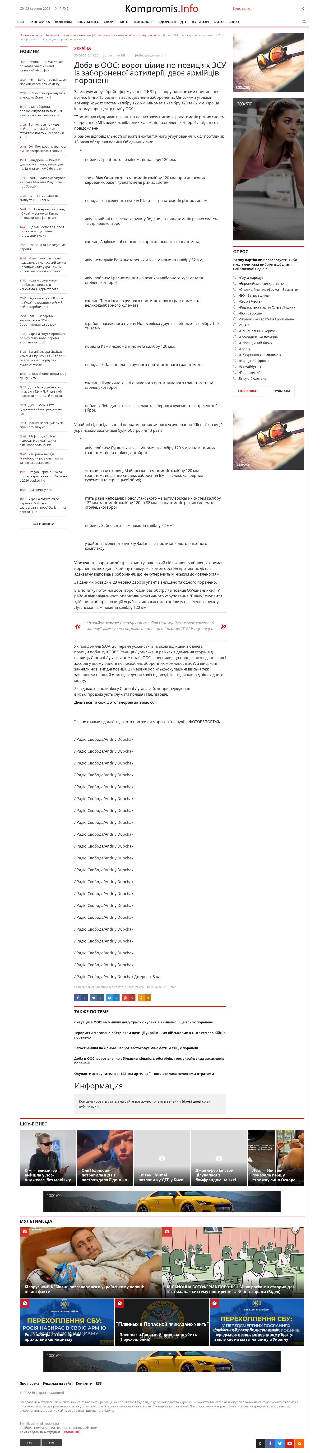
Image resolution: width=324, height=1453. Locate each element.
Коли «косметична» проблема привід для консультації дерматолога (39, 284)
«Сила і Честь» (249, 301)
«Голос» (244, 349)
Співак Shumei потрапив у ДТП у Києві (43, 375)
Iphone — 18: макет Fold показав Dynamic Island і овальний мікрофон (42, 66)
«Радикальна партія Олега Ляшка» (266, 307)
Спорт (109, 21)
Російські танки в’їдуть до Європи (43, 247)
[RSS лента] (299, 1443)
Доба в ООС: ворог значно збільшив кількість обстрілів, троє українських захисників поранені (149, 1060)
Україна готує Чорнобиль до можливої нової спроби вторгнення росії (43, 338)
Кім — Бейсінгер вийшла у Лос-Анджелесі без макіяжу (43, 81)
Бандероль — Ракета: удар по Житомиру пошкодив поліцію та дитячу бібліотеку (42, 164)
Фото (219, 21)
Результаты (280, 391)
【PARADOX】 (71, 1432)
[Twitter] (280, 1443)
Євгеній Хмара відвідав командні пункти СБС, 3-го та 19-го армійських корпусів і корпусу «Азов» (43, 357)
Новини (30, 51)
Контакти (84, 1383)
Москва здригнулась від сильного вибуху (42, 425)
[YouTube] (289, 1443)
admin (107, 55)
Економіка (39, 21)
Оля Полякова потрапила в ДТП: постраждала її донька (43, 148)
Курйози (200, 21)
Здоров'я (167, 21)
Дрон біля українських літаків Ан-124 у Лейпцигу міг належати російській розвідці (41, 391)
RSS (99, 1383)
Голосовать (248, 391)
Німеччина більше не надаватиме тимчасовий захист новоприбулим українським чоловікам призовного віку (43, 264)
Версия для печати (153, 55)
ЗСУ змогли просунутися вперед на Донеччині (42, 95)
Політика (64, 21)
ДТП (184, 21)
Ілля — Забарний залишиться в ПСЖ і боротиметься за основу (38, 320)
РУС (65, 8)
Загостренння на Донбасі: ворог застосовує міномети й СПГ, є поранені (136, 1048)
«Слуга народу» (250, 277)
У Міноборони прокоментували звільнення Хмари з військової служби (41, 110)
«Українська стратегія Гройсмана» (266, 319)
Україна (82, 48)
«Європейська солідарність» (261, 283)
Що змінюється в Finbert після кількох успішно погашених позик (42, 231)
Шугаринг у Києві (41, 489)
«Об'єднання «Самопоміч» (259, 354)
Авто (124, 21)
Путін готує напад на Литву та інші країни (39, 197)
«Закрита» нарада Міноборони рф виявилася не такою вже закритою (41, 458)
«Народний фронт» (253, 360)
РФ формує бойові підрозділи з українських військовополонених (38, 440)
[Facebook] (270, 1443)
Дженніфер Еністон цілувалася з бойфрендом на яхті (41, 409)
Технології (143, 21)
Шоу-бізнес (88, 21)
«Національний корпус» (257, 331)
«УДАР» (243, 325)
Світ (21, 21)
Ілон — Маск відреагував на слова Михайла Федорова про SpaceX (42, 182)
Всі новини (43, 523)
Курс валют (242, 8)
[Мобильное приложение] (260, 1443)
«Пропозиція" (249, 372)
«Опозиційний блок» (254, 343)
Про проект (30, 1383)
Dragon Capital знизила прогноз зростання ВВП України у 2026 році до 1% (43, 476)
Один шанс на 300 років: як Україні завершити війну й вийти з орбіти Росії (42, 302)
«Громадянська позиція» (257, 337)
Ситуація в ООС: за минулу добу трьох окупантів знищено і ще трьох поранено (143, 1022)
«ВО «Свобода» (250, 313)
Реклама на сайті (58, 1383)
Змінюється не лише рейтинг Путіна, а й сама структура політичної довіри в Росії (42, 130)
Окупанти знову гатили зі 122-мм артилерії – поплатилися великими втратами (144, 1073)
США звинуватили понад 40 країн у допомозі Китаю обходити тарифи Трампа (42, 213)
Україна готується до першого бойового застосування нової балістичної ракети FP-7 (43, 505)
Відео (233, 21)
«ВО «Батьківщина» (253, 295)
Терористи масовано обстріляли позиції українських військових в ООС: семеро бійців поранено (150, 1035)
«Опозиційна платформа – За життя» (268, 289)
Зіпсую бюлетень (252, 378)
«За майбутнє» (249, 366)
